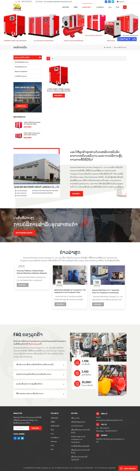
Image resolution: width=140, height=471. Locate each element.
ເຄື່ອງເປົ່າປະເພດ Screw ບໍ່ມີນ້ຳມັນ (80, 431)
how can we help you (24, 87)
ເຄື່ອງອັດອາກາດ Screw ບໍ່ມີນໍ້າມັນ (80, 451)
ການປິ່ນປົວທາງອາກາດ (21, 76)
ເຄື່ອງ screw (75, 418)
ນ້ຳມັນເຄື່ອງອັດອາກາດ (21, 67)
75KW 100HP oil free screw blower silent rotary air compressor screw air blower (32, 134)
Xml (52, 449)
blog (52, 445)
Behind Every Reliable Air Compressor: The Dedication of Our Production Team (70, 291)
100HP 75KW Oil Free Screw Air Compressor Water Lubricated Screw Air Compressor (32, 123)
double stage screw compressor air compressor (78, 439)
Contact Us (21, 106)
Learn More (22, 285)
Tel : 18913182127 (25, 2)
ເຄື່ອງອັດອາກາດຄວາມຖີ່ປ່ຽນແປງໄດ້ (79, 458)
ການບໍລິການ (100, 7)
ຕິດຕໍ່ (117, 7)
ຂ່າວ (110, 7)
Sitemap (54, 442)
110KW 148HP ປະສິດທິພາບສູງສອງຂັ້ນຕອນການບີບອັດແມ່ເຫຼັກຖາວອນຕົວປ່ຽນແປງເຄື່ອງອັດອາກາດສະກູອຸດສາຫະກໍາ (58, 90)
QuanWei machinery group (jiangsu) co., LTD (110, 440)
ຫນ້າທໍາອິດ (65, 7)
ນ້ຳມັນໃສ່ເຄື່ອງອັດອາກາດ (21, 62)
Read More (27, 127)
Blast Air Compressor (21, 71)
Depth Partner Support (24, 233)
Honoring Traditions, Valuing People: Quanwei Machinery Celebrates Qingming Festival (32, 272)
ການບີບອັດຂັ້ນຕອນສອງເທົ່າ (80, 446)
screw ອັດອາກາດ (77, 426)
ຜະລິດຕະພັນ (86, 7)
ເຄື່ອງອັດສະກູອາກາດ (78, 422)
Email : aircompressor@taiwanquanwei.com (55, 2)
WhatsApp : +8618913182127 (106, 431)
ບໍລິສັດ (76, 7)
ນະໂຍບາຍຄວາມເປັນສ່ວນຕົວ (83, 468)
